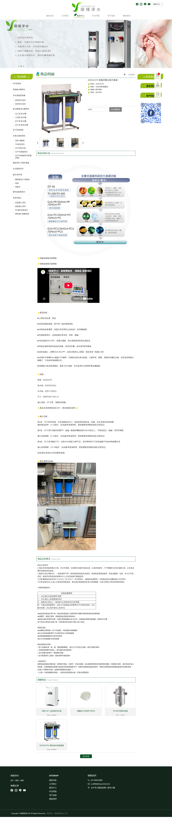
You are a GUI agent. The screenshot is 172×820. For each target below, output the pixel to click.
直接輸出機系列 (19, 89)
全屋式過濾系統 (19, 136)
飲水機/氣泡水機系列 (21, 109)
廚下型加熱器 (18, 130)
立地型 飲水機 (20, 117)
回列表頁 (86, 756)
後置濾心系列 (20, 206)
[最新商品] (150, 85)
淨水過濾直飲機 (19, 95)
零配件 (17, 187)
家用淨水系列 (20, 100)
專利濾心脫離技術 (22, 214)
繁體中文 (156, 4)
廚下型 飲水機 (20, 121)
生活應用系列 (18, 169)
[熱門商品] (150, 95)
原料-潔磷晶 (20, 140)
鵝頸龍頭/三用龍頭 (22, 179)
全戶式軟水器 (20, 148)
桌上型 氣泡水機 (21, 125)
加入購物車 (115, 109)
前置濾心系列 (20, 203)
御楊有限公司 (86, 7)
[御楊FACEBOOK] (150, 113)
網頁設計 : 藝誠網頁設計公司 (57, 813)
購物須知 (157, 97)
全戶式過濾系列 (21, 152)
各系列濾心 (17, 198)
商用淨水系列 (20, 104)
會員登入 (157, 87)
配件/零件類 (17, 175)
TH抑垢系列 (20, 144)
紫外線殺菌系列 (19, 192)
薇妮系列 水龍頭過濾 (21, 163)
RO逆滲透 (17, 83)
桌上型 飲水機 (20, 114)
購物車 (157, 76)
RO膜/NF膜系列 (21, 210)
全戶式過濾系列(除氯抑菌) (23, 156)
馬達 (17, 183)
